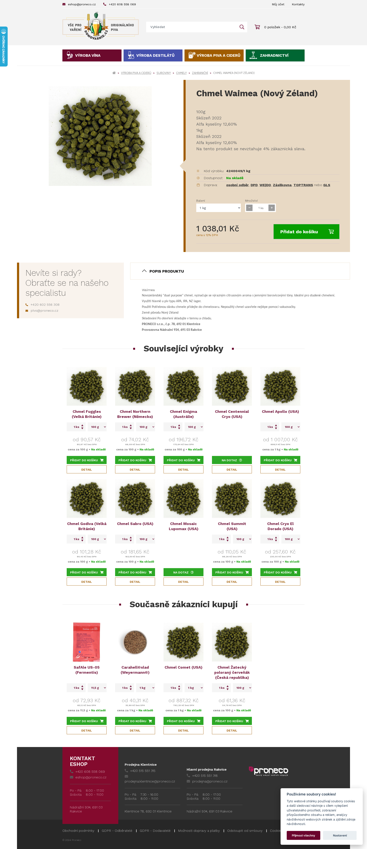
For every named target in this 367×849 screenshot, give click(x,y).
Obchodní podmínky (78, 831)
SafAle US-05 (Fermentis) (87, 670)
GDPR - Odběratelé (117, 831)
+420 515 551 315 (142, 771)
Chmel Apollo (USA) (280, 411)
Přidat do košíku (299, 231)
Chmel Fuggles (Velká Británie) (87, 414)
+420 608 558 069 (122, 4)
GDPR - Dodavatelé (155, 831)
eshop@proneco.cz (82, 4)
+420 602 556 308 (45, 305)
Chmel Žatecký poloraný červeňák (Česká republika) (232, 672)
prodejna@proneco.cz (209, 781)
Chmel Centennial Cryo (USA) (232, 414)
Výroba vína (87, 55)
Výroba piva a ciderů (218, 55)
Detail (86, 469)
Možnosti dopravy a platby (199, 831)
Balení (200, 200)
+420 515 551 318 (205, 776)
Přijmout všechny (303, 835)
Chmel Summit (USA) (232, 526)
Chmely (181, 73)
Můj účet (278, 4)
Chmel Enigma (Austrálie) (183, 414)
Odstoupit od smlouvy (245, 831)
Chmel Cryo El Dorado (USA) (280, 526)
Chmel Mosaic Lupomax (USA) (183, 526)
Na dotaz (229, 460)
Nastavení (340, 835)
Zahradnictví (274, 55)
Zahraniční (200, 73)
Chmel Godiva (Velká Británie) (86, 526)
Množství (251, 200)
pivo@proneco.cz (44, 310)
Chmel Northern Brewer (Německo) (135, 414)
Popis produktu (167, 271)
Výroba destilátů (155, 55)
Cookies (276, 831)
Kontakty (298, 4)
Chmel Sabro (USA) (135, 523)
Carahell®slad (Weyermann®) (135, 670)
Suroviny (164, 73)
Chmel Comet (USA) (183, 667)
